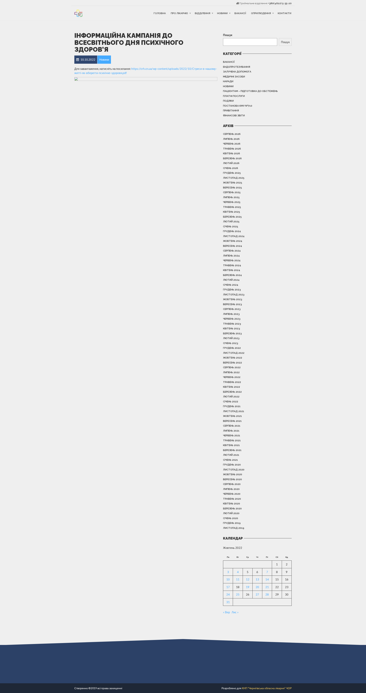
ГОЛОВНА (160, 13)
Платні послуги (234, 96)
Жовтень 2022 (232, 357)
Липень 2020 (231, 489)
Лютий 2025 (231, 221)
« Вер (226, 612)
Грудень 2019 (232, 523)
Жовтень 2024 (232, 241)
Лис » (235, 612)
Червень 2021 (231, 435)
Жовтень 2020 (232, 474)
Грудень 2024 (232, 231)
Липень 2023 (231, 314)
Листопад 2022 (233, 352)
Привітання (231, 110)
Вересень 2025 (232, 187)
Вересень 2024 (232, 245)
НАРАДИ (228, 81)
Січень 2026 (230, 168)
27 (257, 594)
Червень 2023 (231, 318)
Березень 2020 (232, 508)
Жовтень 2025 (232, 182)
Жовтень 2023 (232, 299)
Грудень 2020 (232, 464)
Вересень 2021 (232, 421)
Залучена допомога (237, 71)
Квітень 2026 (231, 153)
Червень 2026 (231, 143)
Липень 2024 (231, 255)
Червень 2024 (232, 260)
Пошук (227, 35)
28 (267, 594)
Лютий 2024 (231, 279)
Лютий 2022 (231, 396)
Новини (222, 13)
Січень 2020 (230, 518)
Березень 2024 (232, 275)
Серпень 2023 (232, 309)
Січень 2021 (230, 459)
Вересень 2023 (232, 304)
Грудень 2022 (232, 347)
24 (228, 594)
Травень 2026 (232, 148)
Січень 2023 (230, 343)
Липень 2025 (231, 197)
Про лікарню (179, 13)
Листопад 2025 (233, 177)
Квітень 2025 (231, 211)
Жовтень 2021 (232, 416)
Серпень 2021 (231, 425)
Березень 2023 (232, 333)
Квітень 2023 (231, 328)
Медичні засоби (234, 76)
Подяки (228, 100)
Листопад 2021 (233, 411)
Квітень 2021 (231, 445)
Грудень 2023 (232, 289)
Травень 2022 (232, 382)
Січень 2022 (230, 401)
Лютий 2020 (231, 513)
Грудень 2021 (232, 406)
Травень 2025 (232, 207)
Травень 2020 (232, 498)
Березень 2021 (232, 450)
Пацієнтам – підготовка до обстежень (250, 91)
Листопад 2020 (233, 469)
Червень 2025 (231, 202)
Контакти (284, 13)
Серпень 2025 (232, 192)
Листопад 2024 (234, 236)
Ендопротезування (236, 66)
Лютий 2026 (231, 163)
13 (257, 579)
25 (237, 594)
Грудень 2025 (232, 172)
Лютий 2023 (231, 338)
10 (228, 579)
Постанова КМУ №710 (237, 105)
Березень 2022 (232, 391)
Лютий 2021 (231, 454)
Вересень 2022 (232, 362)
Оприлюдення (261, 13)
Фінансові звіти (234, 115)
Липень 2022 (231, 372)
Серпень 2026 (232, 134)
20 (257, 587)
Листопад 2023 (233, 294)
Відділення (202, 13)
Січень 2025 (230, 226)
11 (237, 579)
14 (267, 579)
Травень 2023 (232, 323)
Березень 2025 (232, 216)
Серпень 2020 (232, 484)
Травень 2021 (232, 440)
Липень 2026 (231, 138)
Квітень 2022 (231, 386)
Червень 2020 (231, 493)
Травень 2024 (232, 265)
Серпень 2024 (232, 250)
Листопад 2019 (233, 528)
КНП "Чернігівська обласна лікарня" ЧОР (267, 688)
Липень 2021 (231, 430)
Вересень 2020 (232, 479)
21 (267, 587)
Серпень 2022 (232, 367)
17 (228, 587)
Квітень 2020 (231, 503)
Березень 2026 (232, 158)
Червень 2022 (231, 377)
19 (247, 587)
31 (228, 602)
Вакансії (240, 13)
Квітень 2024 (231, 270)
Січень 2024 (230, 284)
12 (247, 579)
